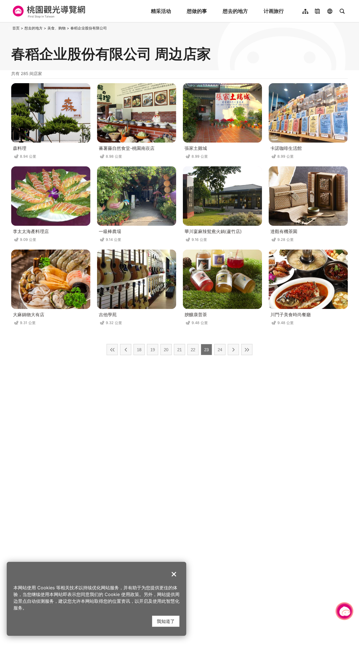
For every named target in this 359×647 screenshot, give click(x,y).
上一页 (125, 349)
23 (206, 349)
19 (152, 349)
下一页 (233, 349)
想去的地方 (235, 11)
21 (179, 349)
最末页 (246, 349)
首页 (16, 28)
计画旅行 (274, 11)
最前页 (112, 349)
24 (220, 349)
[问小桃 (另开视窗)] (344, 611)
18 (139, 349)
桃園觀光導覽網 (48, 11)
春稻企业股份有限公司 (88, 28)
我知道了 (166, 621)
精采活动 (161, 11)
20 (166, 349)
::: (9, 28)
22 (193, 349)
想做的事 (197, 11)
